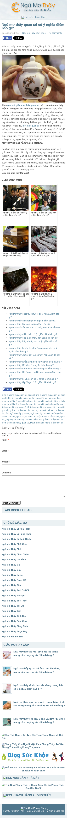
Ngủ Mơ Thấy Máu (11, 570)
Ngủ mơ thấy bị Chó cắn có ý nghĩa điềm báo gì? (33, 379)
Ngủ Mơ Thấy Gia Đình (14, 559)
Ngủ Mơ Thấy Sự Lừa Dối (15, 590)
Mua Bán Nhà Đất (26, 777)
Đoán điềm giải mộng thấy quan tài (46, 423)
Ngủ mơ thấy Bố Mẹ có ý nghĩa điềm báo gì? (31, 365)
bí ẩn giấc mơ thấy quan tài (14, 395)
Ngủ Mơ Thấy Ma (11, 564)
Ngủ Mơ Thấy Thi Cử (13, 606)
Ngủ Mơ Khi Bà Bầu (12, 636)
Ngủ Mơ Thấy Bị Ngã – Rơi (16, 529)
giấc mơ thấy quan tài (34, 398)
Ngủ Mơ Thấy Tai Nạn (13, 595)
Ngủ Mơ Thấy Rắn (11, 585)
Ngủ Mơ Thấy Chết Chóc (34, 33)
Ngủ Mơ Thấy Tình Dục (14, 616)
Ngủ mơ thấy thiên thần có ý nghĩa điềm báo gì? (33, 334)
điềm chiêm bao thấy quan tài (15, 423)
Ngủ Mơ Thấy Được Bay (14, 631)
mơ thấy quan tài (31, 125)
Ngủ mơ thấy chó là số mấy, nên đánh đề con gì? (33, 338)
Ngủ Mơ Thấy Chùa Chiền (15, 554)
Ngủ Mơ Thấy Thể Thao (14, 600)
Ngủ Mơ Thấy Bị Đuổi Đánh (16, 539)
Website (6, 462)
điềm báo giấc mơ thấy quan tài (48, 419)
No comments (55, 33)
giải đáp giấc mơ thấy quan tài (16, 410)
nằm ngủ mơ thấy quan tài (17, 413)
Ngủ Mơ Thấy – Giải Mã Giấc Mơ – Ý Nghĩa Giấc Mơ (37, 811)
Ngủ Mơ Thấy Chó (11, 549)
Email (5, 451)
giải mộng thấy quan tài (54, 407)
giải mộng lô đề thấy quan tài (28, 407)
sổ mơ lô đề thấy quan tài (37, 416)
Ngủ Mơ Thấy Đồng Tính (15, 626)
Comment (6, 473)
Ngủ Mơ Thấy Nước (12, 575)
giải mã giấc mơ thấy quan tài (23, 105)
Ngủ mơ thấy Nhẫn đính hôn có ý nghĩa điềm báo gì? (35, 361)
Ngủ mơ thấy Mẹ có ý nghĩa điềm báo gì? (29, 324)
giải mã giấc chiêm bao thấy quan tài (27, 401)
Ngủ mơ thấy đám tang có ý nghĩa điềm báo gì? (32, 320)
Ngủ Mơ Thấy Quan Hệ (14, 580)
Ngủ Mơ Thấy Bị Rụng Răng (16, 534)
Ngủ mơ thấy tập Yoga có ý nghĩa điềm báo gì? (32, 382)
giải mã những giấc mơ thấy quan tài (27, 404)
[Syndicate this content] (7, 777)
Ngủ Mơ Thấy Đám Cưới (14, 621)
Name (5, 440)
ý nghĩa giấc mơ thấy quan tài (18, 419)
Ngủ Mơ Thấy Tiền (11, 611)
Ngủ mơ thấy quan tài (40, 413)
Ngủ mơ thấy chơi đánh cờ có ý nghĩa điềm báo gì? (34, 368)
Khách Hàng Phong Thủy (32, 795)
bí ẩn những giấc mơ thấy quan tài (44, 395)
